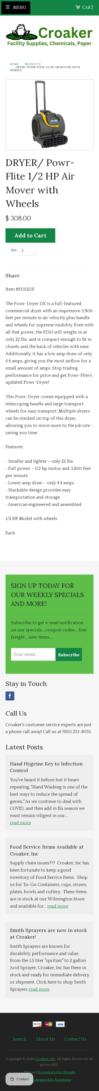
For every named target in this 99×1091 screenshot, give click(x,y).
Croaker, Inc (45, 1059)
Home (14, 64)
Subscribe (68, 654)
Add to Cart (30, 235)
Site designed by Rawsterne (50, 1080)
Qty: (14, 250)
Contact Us (75, 1039)
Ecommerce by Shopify (57, 1072)
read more (20, 822)
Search (19, 1039)
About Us (45, 1039)
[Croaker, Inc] (50, 33)
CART (88, 7)
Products (32, 64)
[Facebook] (10, 696)
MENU (19, 7)
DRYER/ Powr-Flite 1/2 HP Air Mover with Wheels (45, 69)
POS (27, 1072)
